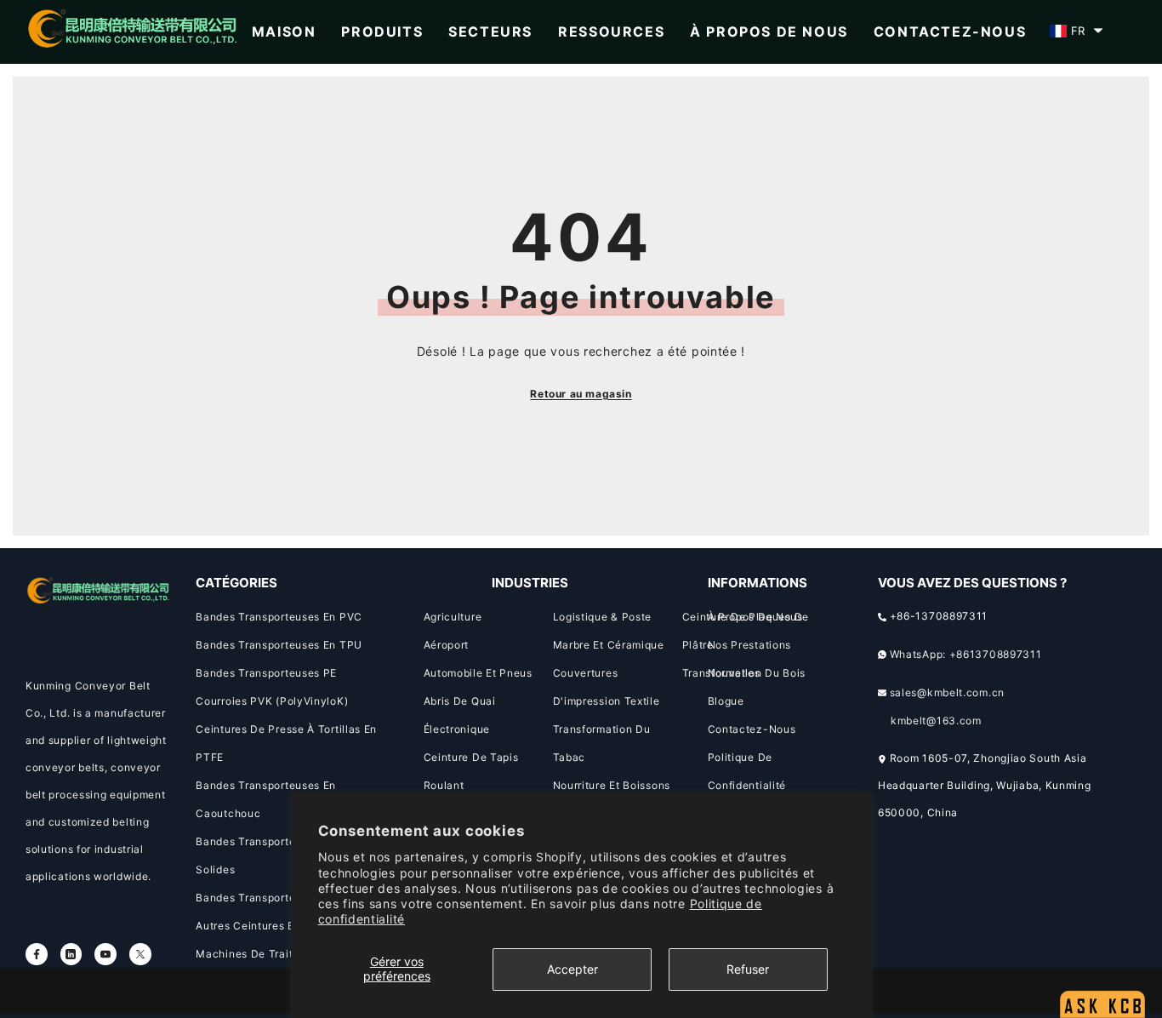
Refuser (747, 969)
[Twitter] (140, 954)
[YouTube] (105, 954)
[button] (1076, 30)
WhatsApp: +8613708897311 (966, 654)
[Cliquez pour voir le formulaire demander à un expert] (1102, 963)
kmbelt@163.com (936, 720)
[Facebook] (37, 954)
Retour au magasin (580, 393)
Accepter (572, 969)
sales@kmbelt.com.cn (947, 692)
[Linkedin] (71, 954)
